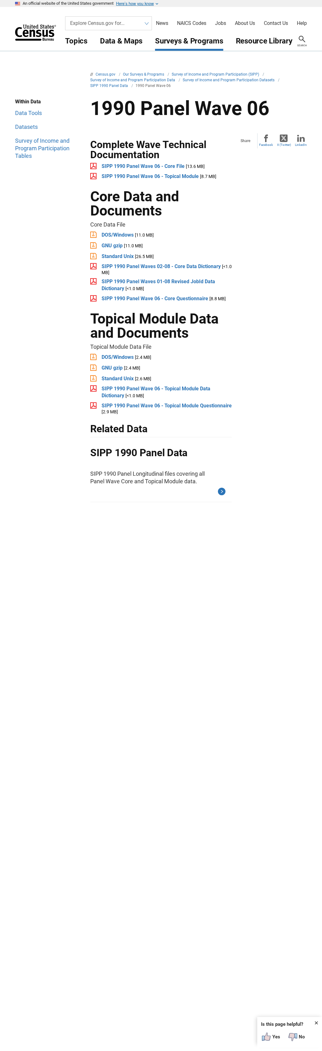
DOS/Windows (118, 235)
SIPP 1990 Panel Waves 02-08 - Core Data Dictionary (161, 266)
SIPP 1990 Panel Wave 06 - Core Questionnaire (155, 299)
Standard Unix (118, 256)
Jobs (220, 23)
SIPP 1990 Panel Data (109, 85)
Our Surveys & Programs (144, 74)
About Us (245, 23)
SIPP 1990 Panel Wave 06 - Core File (143, 166)
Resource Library (264, 41)
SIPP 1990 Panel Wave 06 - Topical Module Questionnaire (167, 406)
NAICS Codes (191, 23)
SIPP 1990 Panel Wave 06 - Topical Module (150, 176)
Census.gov (106, 74)
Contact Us (276, 23)
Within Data (28, 102)
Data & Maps (121, 41)
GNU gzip (112, 246)
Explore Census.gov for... (97, 23)
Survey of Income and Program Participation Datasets (229, 80)
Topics (76, 41)
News (162, 23)
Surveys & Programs (189, 41)
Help (302, 23)
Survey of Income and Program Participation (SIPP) (216, 74)
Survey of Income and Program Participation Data (133, 80)
